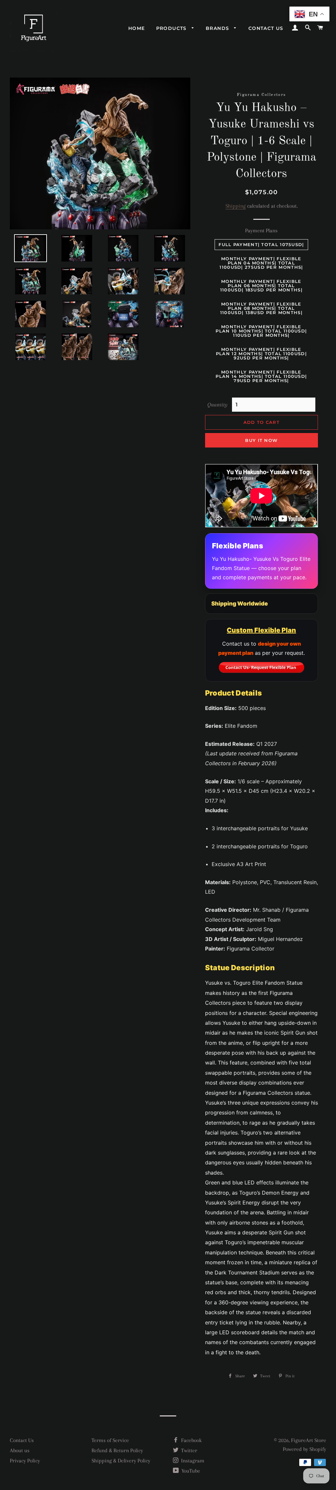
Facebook (191, 1440)
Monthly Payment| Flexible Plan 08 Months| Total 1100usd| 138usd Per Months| (261, 308)
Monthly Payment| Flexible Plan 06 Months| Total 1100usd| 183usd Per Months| (261, 285)
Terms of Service (110, 1440)
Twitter (188, 1450)
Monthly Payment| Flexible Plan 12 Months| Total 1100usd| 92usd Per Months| (261, 353)
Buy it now (261, 440)
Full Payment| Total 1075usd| (261, 244)
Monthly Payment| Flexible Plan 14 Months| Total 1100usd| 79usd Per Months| (261, 376)
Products (172, 28)
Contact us (266, 28)
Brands (218, 28)
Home (136, 28)
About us (20, 1450)
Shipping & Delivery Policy (121, 1460)
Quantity (217, 404)
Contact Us (22, 1440)
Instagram (192, 1460)
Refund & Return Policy (117, 1450)
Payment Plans (261, 230)
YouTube (190, 1471)
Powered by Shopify (304, 1449)
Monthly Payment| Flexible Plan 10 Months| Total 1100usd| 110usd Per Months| (261, 331)
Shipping (235, 206)
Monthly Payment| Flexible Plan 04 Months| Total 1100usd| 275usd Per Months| (261, 263)
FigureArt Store (308, 1440)
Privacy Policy (25, 1460)
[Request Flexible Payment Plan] (261, 667)
